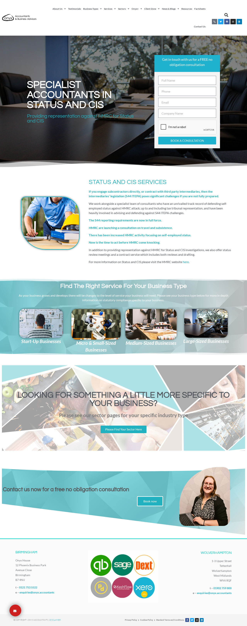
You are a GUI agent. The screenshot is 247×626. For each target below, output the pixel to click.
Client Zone (150, 8)
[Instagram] (233, 21)
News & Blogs (169, 8)
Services (108, 8)
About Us (57, 8)
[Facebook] (227, 21)
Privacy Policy (131, 620)
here (186, 262)
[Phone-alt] (214, 21)
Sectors (122, 8)
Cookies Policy (146, 620)
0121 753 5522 (28, 587)
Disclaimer (55, 620)
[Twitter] (220, 21)
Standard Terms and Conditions (170, 620)
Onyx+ (135, 8)
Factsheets (200, 8)
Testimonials (74, 8)
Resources (186, 8)
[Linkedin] (239, 21)
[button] (226, 15)
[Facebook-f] (187, 620)
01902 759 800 (222, 588)
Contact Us (200, 26)
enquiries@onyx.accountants (36, 592)
